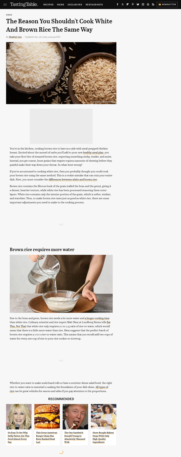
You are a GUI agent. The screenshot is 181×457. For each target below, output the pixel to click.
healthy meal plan (93, 152)
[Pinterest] (132, 5)
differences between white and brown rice (73, 179)
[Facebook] (117, 5)
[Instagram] (143, 5)
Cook (9, 15)
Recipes (48, 4)
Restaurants (94, 4)
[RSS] (153, 5)
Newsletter (169, 4)
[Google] (148, 5)
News (60, 4)
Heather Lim (15, 36)
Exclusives (75, 4)
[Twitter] (122, 5)
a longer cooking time (96, 318)
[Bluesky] (137, 5)
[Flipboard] (127, 5)
